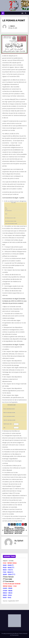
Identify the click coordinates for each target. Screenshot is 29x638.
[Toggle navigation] (22, 13)
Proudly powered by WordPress (10, 633)
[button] (26, 13)
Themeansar (15, 635)
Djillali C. (12, 26)
